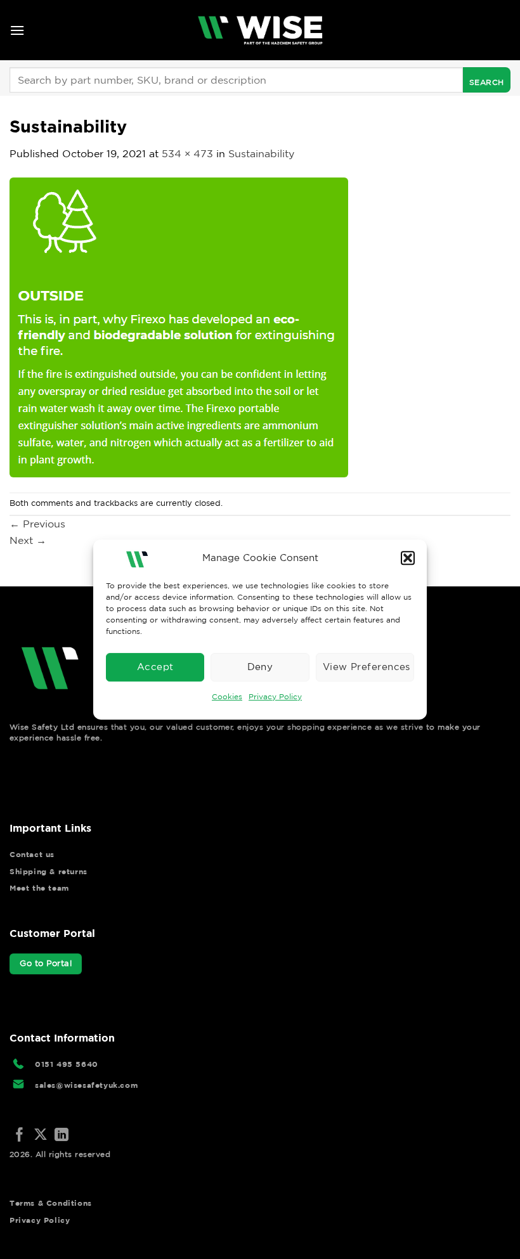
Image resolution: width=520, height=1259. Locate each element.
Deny (260, 666)
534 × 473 (187, 153)
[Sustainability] (179, 326)
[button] (407, 558)
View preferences (366, 666)
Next (28, 540)
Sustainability (261, 153)
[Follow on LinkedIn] (61, 1136)
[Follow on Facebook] (20, 1136)
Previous (37, 523)
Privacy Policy (275, 696)
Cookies (227, 696)
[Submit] (486, 80)
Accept (155, 666)
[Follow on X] (41, 1136)
